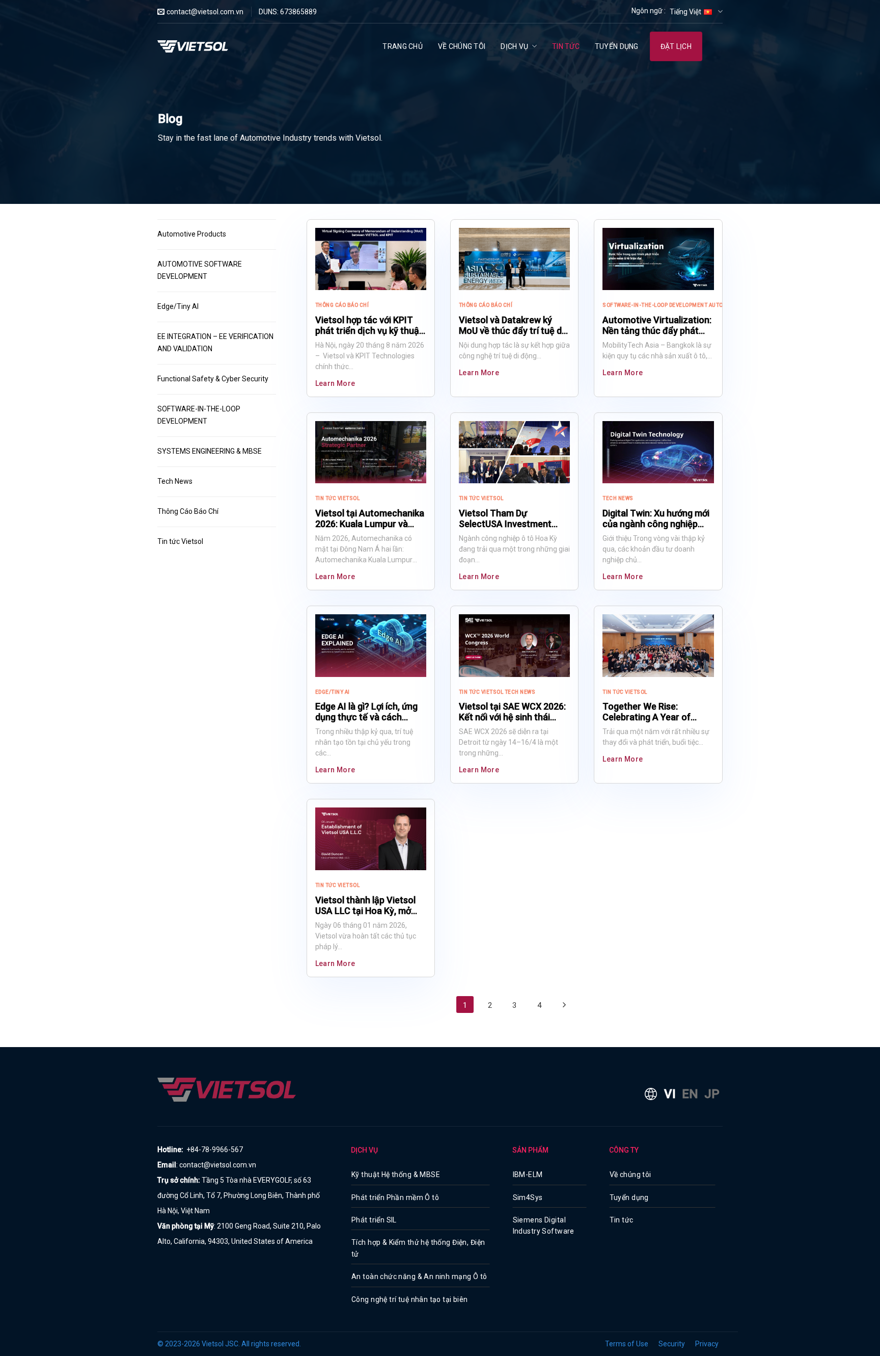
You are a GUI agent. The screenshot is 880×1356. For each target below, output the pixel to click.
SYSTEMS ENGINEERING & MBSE (209, 451)
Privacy (707, 1344)
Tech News (175, 481)
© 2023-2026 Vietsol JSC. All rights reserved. (229, 1344)
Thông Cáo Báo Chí (187, 511)
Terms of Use (626, 1344)
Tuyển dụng (617, 46)
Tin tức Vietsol (180, 541)
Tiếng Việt (685, 12)
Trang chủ (402, 46)
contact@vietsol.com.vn (205, 12)
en (690, 1094)
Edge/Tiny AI (178, 306)
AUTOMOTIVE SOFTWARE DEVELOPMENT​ (200, 270)
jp (712, 1094)
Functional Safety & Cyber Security (212, 379)
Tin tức (566, 46)
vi (670, 1094)
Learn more (335, 383)
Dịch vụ (514, 46)
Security (671, 1344)
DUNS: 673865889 (288, 12)
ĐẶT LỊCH (676, 46)
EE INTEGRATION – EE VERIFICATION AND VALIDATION (216, 342)
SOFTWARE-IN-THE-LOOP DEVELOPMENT (199, 415)
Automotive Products (191, 234)
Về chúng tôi (461, 46)
